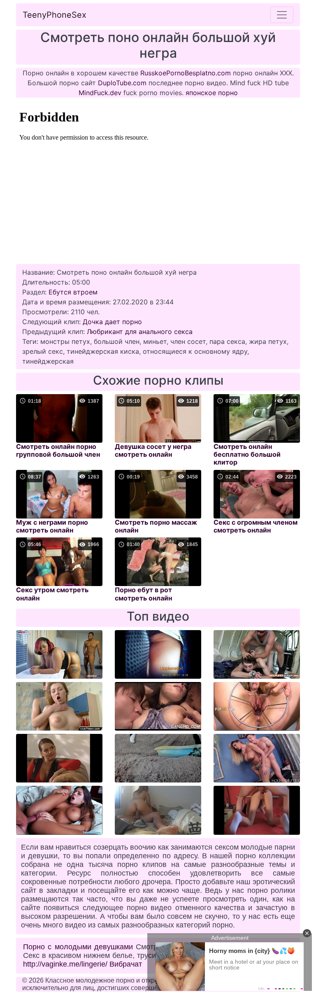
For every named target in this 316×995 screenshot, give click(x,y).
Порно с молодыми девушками (78, 947)
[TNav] (281, 15)
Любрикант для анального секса (140, 331)
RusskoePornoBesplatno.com (185, 73)
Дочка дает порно (112, 322)
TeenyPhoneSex (54, 15)
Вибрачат (125, 964)
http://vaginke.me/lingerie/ (65, 964)
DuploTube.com (122, 83)
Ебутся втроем (73, 292)
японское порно (212, 93)
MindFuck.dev (100, 93)
